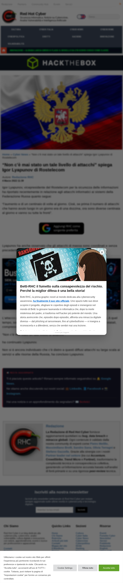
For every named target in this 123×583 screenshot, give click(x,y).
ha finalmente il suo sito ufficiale (51, 301)
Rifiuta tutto (87, 568)
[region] (61, 567)
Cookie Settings (65, 568)
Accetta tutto (109, 568)
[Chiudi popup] (102, 252)
